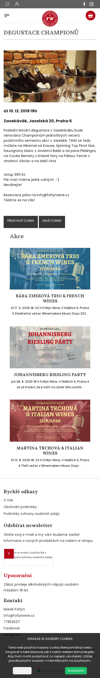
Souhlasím (76, 671)
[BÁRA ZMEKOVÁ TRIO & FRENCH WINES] (50, 288)
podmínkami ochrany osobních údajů (28, 557)
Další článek (51, 221)
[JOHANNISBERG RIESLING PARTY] (50, 367)
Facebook (12, 628)
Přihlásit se (9, 554)
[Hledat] (7, 4)
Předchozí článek (20, 221)
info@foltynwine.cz (19, 615)
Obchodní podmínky (20, 507)
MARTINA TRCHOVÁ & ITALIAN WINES (50, 451)
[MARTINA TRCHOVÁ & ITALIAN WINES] (50, 440)
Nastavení (22, 670)
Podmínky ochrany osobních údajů (32, 513)
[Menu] (7, 14)
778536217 (12, 622)
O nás (8, 500)
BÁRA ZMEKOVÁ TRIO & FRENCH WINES (50, 298)
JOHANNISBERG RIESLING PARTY (50, 374)
